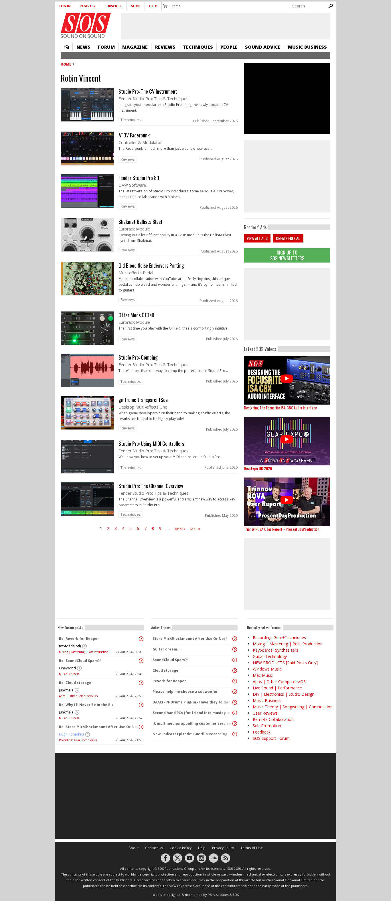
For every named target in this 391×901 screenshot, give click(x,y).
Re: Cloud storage (75, 682)
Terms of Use (251, 847)
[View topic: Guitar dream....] (234, 649)
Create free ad (288, 238)
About (134, 847)
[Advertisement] (287, 304)
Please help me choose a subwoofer (185, 691)
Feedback (261, 732)
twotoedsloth (70, 646)
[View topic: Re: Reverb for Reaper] (141, 638)
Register (88, 6)
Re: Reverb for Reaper (79, 638)
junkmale (66, 690)
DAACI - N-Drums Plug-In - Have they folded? (192, 702)
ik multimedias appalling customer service (192, 723)
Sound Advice (263, 47)
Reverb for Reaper (169, 681)
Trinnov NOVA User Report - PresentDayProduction (281, 529)
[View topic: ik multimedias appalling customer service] (234, 723)
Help (153, 6)
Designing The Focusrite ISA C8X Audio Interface (280, 408)
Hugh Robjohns (71, 734)
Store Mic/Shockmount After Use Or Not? (190, 638)
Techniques (198, 47)
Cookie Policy (180, 847)
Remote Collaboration (273, 719)
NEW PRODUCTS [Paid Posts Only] (285, 662)
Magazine (135, 47)
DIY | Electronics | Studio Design (283, 694)
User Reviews (265, 713)
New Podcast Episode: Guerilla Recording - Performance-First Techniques (193, 734)
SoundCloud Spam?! (170, 659)
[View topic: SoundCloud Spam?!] (234, 660)
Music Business (307, 47)
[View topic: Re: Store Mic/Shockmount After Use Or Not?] (141, 727)
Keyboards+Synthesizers (275, 650)
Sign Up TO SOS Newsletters (287, 255)
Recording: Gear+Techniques (78, 740)
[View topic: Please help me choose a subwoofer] (234, 691)
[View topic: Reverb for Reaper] (234, 681)
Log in (65, 6)
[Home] (86, 23)
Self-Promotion (267, 725)
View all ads (257, 238)
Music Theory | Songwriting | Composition (293, 706)
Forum (106, 47)
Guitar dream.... (167, 649)
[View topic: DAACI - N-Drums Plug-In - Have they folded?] (234, 702)
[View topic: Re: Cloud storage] (141, 682)
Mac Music (263, 675)
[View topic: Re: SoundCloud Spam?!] (141, 660)
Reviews (165, 47)
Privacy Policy (223, 847)
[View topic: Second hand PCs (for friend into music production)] (234, 712)
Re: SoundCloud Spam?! (80, 660)
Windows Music (267, 669)
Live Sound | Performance (277, 688)
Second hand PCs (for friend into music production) (193, 712)
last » (195, 528)
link (150, 107)
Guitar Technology (270, 656)
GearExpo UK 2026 (258, 468)
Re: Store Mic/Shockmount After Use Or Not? (99, 726)
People (229, 47)
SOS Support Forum (271, 738)
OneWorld (67, 668)
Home (66, 47)
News (83, 47)
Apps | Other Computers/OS (78, 696)
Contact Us (154, 847)
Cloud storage (165, 670)
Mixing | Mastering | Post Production (83, 652)
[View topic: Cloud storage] (234, 670)
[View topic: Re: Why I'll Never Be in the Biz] (141, 704)
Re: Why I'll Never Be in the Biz (86, 704)
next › (180, 528)
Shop (135, 6)
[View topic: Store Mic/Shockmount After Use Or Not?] (234, 638)
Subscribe (113, 6)
